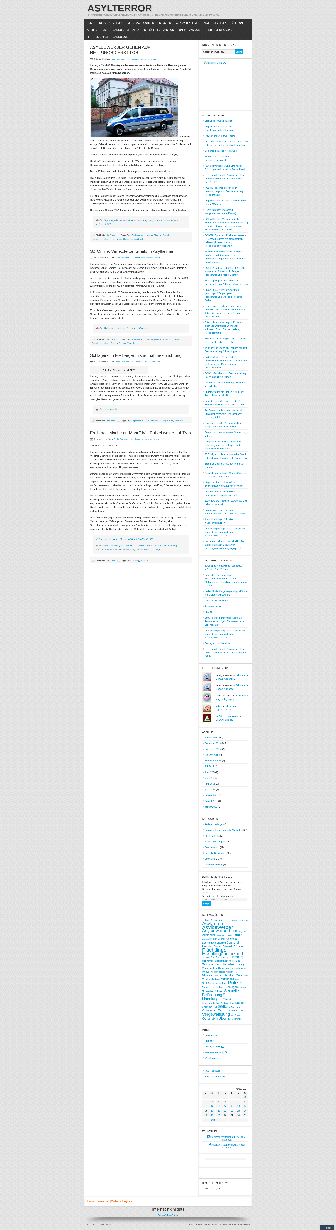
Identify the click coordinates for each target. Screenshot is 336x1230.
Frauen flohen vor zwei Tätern (220, 136)
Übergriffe (236, 1019)
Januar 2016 (211, 737)
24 (245, 1110)
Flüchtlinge (167, 235)
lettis (218, 706)
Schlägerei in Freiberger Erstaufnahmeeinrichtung (135, 355)
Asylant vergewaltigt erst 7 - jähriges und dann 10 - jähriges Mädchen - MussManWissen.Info (225, 532)
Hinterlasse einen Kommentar (143, 59)
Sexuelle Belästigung (215, 853)
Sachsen (122, 343)
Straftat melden (110, 22)
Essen (239, 946)
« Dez (212, 1120)
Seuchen (165, 22)
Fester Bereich (212, 835)
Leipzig (240, 964)
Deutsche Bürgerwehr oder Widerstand (224, 830)
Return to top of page (98, 1225)
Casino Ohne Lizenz (126, 29)
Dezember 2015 (213, 743)
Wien (233, 1014)
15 (232, 1106)
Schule (243, 987)
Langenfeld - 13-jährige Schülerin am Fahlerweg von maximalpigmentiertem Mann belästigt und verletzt (224, 445)
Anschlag (243, 920)
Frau (213, 957)
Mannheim (207, 968)
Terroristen (233, 1010)
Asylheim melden (215, 22)
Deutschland (209, 942)
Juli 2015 (209, 766)
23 (238, 1110)
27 (219, 1115)
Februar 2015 (211, 795)
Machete (144, 561)
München (227, 979)
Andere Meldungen (214, 824)
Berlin (238, 935)
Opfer (218, 983)
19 (212, 1110)
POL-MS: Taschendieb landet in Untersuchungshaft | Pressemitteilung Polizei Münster (224, 191)
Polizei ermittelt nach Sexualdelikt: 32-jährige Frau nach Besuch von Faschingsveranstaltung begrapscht (224, 545)
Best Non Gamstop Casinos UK (107, 36)
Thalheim (131, 343)
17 (245, 1106)
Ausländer (208, 935)
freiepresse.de (110, 409)
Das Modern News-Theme (236, 1225)
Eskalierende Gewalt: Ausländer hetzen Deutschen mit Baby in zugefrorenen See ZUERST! (224, 178)
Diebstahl (221, 943)
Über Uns (238, 22)
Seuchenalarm (212, 847)
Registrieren (211, 1035)
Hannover (207, 960)
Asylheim (243, 931)
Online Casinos (189, 29)
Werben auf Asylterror (122, 1201)
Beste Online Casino (219, 29)
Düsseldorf (229, 946)
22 (232, 1110)
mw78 (219, 716)
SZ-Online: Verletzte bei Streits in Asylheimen (132, 251)
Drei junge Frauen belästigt (218, 120)
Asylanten (136, 235)
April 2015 (210, 783)
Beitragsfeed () (214, 1046)
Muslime (230, 975)
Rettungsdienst (136, 239)
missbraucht (219, 975)
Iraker (231, 961)
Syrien (205, 1007)
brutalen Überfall (217, 939)
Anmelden (210, 1040)
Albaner (235, 920)
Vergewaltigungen (141, 22)
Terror (222, 1010)
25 (205, 1115)
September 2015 (213, 760)
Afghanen (215, 920)
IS (236, 960)
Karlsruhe (220, 964)
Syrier (213, 1006)
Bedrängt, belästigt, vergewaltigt (221, 151)
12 (212, 1106)
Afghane (206, 920)
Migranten (207, 975)
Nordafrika (237, 979)
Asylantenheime (187, 22)
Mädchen (242, 975)
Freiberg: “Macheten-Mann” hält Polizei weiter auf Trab (140, 432)
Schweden (208, 991)
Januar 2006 (211, 807)
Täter (242, 1011)
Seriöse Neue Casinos (159, 29)
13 (219, 1106)
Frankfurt (206, 957)
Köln (233, 964)
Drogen (218, 946)
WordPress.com (213, 1058)
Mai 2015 (209, 778)
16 (238, 1106)
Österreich (210, 1018)
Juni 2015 (210, 772)
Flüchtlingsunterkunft (101, 239)
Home (90, 22)
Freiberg (114, 239)
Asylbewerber (147, 235)
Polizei (235, 982)
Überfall (224, 1018)
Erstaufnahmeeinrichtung (155, 420)
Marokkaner (124, 239)
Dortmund (232, 942)
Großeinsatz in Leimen (216, 600)
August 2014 (211, 801)
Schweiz (218, 991)
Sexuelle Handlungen (219, 997)
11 (205, 1106)
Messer (206, 971)
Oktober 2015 (211, 755)
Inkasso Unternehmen (98, 1201)
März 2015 (210, 789)
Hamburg (236, 957)
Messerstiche (232, 972)
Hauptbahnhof (221, 961)
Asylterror (120, 8)
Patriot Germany (118, 59)
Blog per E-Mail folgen (218, 876)
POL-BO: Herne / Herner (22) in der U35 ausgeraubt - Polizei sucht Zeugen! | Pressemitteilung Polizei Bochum (225, 271)
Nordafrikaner (209, 983)
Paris (224, 983)
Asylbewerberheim (161, 339)
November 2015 (213, 749)
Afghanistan (226, 920)
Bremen (205, 939)
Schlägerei (232, 987)
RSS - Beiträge (212, 1070)
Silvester (228, 999)
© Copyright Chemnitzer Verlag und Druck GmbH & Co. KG (124, 539)
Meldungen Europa (214, 841)
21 (225, 1110)
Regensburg (208, 987)
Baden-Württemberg (224, 935)
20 (219, 1110)
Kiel (228, 965)
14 (225, 1106)
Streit (232, 1003)
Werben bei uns (97, 29)
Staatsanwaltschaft (211, 1003)
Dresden (207, 946)
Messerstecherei (218, 972)
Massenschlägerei (235, 968)
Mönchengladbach (211, 979)
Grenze (226, 957)
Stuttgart (240, 1002)
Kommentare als (216, 1052)
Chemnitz (158, 235)
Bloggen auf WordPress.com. (205, 1225)
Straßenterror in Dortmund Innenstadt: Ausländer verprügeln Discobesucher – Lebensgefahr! (224, 414)
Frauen (219, 957)
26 (212, 1115)
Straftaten (111, 235)
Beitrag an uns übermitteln (218, 643)
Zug (238, 1015)
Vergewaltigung (216, 1014)
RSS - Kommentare (215, 1076)
